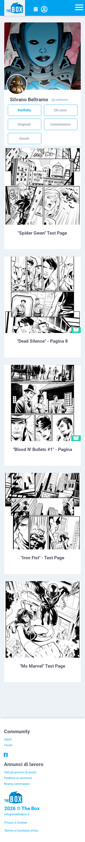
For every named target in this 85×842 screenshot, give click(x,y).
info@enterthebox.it (16, 814)
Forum (8, 745)
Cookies (22, 822)
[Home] (14, 8)
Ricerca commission (17, 784)
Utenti (8, 739)
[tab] (24, 110)
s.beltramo (61, 99)
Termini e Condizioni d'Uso (21, 830)
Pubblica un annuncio (18, 778)
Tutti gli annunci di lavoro (20, 772)
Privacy (9, 822)
